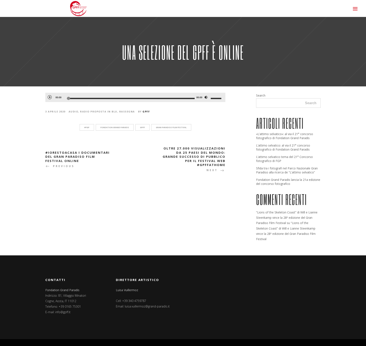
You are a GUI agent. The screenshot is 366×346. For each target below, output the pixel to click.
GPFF (146, 111)
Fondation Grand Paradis (114, 127)
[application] (135, 97)
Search (260, 95)
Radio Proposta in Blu (98, 111)
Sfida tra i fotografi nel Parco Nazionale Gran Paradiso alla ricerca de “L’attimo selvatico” (287, 170)
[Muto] (206, 97)
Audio (73, 111)
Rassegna (127, 111)
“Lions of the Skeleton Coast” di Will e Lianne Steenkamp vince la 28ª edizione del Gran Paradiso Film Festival (286, 217)
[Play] (49, 97)
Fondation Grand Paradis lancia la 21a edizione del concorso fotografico (288, 182)
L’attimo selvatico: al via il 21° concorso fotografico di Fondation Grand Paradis (283, 147)
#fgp (86, 127)
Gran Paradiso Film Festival (171, 127)
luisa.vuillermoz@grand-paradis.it (147, 306)
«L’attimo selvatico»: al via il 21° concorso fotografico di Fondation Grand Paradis (284, 136)
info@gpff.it (63, 312)
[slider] (217, 98)
